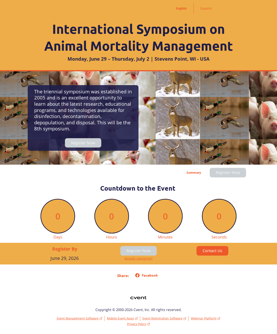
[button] (145, 275)
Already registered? (138, 259)
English (181, 8)
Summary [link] (194, 173)
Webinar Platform (203, 318)
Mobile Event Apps (120, 318)
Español (206, 8)
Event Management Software (77, 318)
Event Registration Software (162, 318)
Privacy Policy (136, 324)
